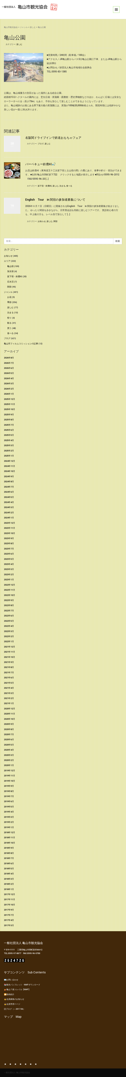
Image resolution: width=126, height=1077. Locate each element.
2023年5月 (9, 559)
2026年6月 (9, 368)
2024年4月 (9, 502)
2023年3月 (9, 569)
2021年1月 (9, 703)
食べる (69, 186)
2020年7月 (9, 734)
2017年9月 (9, 910)
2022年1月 (9, 641)
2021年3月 (9, 693)
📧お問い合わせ (11, 980)
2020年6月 (9, 739)
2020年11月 (9, 713)
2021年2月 (9, 698)
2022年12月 (9, 585)
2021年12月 (9, 646)
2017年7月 (9, 915)
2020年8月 (9, 729)
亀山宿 (10, 266)
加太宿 (10, 271)
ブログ (41, 144)
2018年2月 (9, 884)
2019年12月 (9, 770)
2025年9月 (9, 414)
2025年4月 (9, 440)
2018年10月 (9, 843)
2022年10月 (9, 595)
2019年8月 (9, 791)
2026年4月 (9, 378)
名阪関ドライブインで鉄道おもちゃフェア (53, 137)
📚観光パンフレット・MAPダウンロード (22, 985)
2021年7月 (9, 672)
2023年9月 (9, 538)
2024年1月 (9, 517)
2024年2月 (9, 512)
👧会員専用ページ (12, 1004)
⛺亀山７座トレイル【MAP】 (17, 989)
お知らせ (42, 221)
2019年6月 (9, 801)
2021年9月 (9, 662)
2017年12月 (9, 894)
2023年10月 (9, 533)
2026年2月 (9, 389)
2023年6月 (9, 554)
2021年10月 (9, 657)
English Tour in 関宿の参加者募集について (55, 199)
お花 (9, 297)
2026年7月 (9, 363)
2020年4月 (9, 750)
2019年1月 (9, 827)
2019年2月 (9, 822)
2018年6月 (9, 863)
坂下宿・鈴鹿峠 (45, 186)
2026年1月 (9, 394)
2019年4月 (9, 812)
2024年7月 (9, 487)
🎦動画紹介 (9, 994)
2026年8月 (9, 357)
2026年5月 (9, 373)
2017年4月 (9, 920)
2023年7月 (9, 548)
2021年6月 (9, 677)
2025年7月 (9, 425)
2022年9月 (9, 600)
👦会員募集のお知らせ (14, 999)
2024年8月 (9, 481)
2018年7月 (9, 858)
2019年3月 (9, 817)
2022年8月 (9, 605)
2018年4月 (9, 873)
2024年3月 (9, 507)
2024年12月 (9, 461)
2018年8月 (9, 853)
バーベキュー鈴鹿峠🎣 (40, 164)
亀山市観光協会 (11, 27)
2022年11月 (9, 590)
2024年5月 (9, 497)
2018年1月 (9, 889)
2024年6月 (9, 492)
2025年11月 (9, 404)
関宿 (55, 221)
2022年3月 (9, 631)
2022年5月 (9, 621)
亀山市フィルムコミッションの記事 (21, 343)
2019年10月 (9, 781)
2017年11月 (9, 899)
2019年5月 (9, 806)
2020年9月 (9, 724)
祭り (9, 318)
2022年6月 (9, 615)
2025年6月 (9, 430)
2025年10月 (9, 409)
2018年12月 (9, 832)
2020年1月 (9, 765)
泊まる (62, 186)
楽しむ (33, 27)
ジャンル (24, 27)
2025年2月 (9, 450)
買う (9, 328)
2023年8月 (9, 543)
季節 (9, 302)
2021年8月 (9, 667)
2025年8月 (9, 419)
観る (9, 323)
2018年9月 (9, 848)
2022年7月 (9, 610)
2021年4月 (9, 688)
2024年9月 (9, 476)
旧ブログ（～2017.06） (14, 1009)
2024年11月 (9, 466)
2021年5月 (9, 683)
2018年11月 (9, 837)
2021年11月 (9, 652)
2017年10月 (9, 904)
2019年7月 (9, 796)
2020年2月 (9, 760)
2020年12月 (9, 708)
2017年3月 (9, 925)
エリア (7, 261)
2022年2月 (9, 636)
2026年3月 (9, 383)
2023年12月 (9, 523)
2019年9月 (9, 786)
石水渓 (10, 281)
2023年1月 (9, 579)
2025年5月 (9, 435)
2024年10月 (9, 471)
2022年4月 (9, 626)
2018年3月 (9, 879)
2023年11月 (9, 528)
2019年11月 (9, 775)
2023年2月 (9, 574)
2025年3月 (9, 445)
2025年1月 (9, 456)
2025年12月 (9, 399)
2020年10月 (9, 719)
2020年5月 (9, 745)
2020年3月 (9, 755)
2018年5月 (9, 868)
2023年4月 (9, 564)
